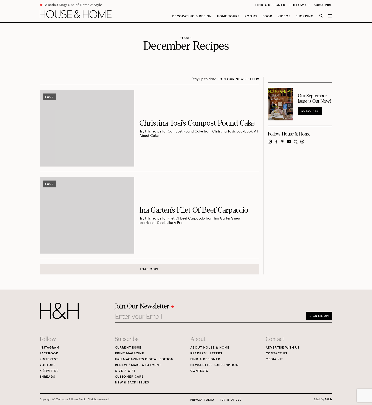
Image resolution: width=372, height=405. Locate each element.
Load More (149, 269)
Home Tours (228, 16)
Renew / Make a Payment (138, 365)
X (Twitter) (50, 371)
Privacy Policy (202, 399)
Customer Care (129, 377)
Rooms (251, 16)
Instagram (49, 347)
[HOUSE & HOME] (76, 14)
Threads (47, 377)
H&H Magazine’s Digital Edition (144, 359)
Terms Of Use (230, 399)
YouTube (48, 365)
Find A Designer (270, 5)
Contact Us (276, 353)
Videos (283, 16)
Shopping (304, 16)
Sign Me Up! (319, 316)
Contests (199, 371)
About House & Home (209, 347)
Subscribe (323, 5)
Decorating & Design (192, 16)
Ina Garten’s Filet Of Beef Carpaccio (194, 210)
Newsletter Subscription (214, 365)
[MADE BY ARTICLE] (323, 399)
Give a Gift (125, 371)
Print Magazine (129, 353)
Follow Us (300, 5)
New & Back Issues (132, 382)
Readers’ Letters (206, 353)
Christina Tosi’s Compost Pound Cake (197, 123)
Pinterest (49, 359)
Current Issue (128, 347)
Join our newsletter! (238, 79)
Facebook (49, 353)
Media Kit (274, 359)
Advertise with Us (282, 347)
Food (267, 16)
